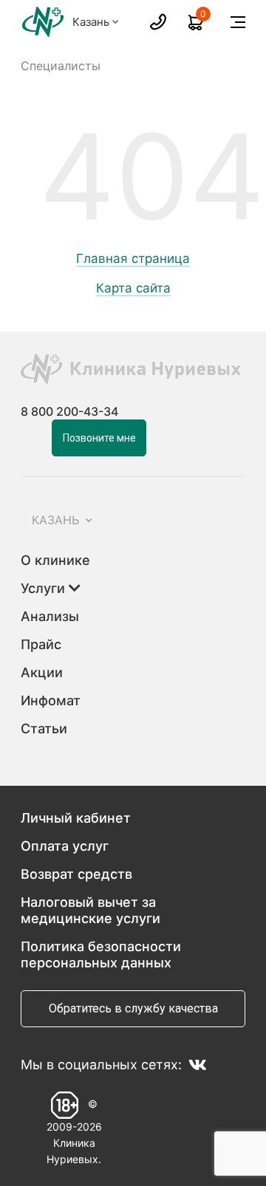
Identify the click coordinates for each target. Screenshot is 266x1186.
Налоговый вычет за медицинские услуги (90, 910)
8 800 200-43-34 (69, 411)
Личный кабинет (76, 818)
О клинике (55, 560)
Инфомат (51, 700)
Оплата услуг (65, 846)
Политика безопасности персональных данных (101, 954)
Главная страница (133, 259)
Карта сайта (133, 288)
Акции (42, 672)
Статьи (44, 728)
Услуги (45, 588)
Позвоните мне (99, 438)
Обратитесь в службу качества (133, 1008)
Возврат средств (76, 874)
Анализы (50, 616)
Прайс (41, 644)
